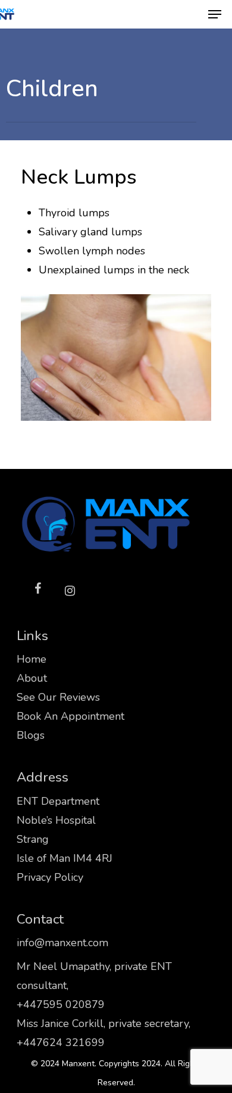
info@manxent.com (62, 942)
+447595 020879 (61, 1004)
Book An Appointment (70, 716)
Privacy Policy (50, 877)
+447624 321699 (61, 1042)
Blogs (31, 735)
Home (31, 659)
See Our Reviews (58, 697)
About (32, 678)
